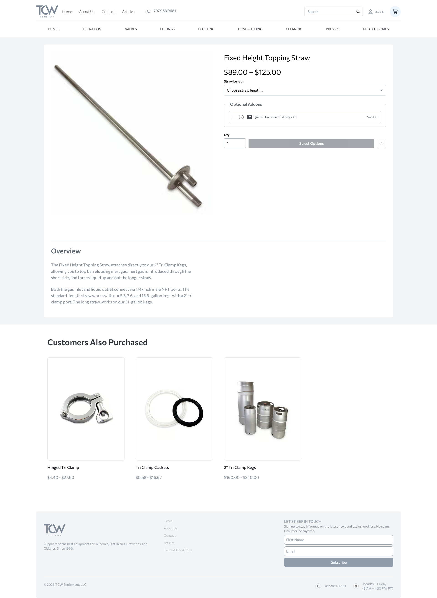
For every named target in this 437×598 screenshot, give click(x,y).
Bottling (206, 29)
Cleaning (294, 29)
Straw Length (234, 81)
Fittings (167, 29)
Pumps (53, 29)
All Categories (376, 29)
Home (67, 11)
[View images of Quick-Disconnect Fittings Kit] (248, 117)
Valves (131, 29)
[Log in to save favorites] (381, 143)
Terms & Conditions (178, 550)
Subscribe (339, 562)
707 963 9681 (165, 10)
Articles (128, 11)
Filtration (92, 29)
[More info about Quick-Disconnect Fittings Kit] (241, 117)
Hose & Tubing (250, 29)
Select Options (311, 143)
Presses (332, 29)
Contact (108, 11)
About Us (86, 11)
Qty (227, 135)
